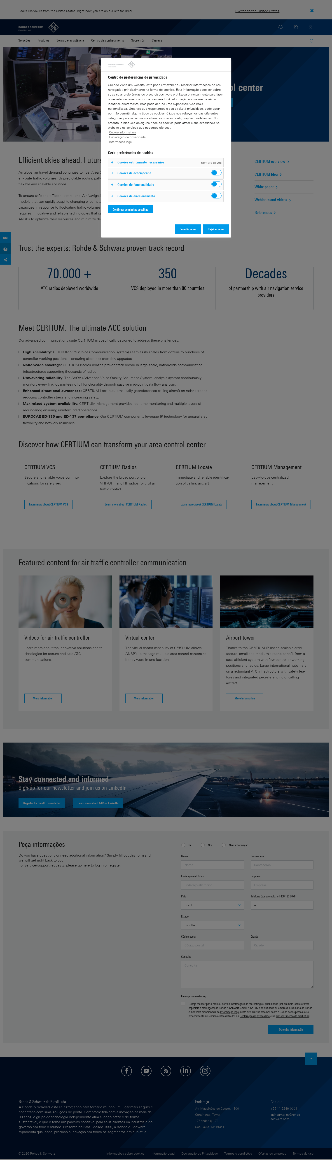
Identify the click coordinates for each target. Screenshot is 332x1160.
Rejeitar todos (216, 229)
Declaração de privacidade (127, 137)
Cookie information (122, 132)
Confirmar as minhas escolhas (130, 209)
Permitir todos (188, 229)
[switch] (216, 172)
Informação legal (120, 142)
